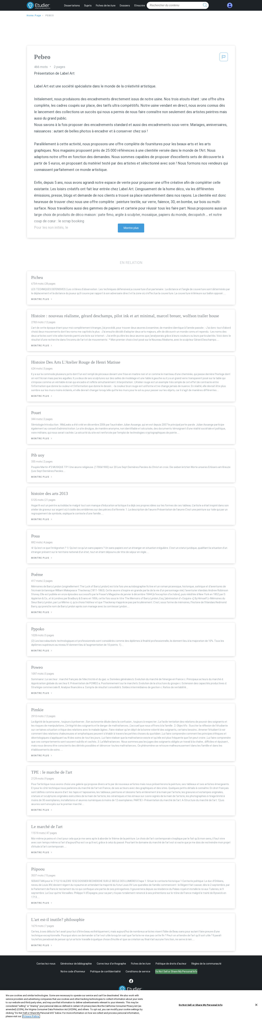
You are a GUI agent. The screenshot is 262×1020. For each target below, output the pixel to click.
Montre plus (131, 228)
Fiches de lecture (105, 5)
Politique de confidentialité (105, 971)
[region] (131, 1005)
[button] (223, 58)
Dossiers (125, 5)
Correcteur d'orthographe (111, 963)
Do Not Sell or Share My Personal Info (200, 1004)
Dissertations (72, 5)
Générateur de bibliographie (76, 963)
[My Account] (229, 5)
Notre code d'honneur (73, 971)
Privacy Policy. (31, 1016)
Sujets (88, 5)
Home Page (34, 15)
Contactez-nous (46, 963)
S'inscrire (139, 5)
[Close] (256, 1005)
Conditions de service (138, 971)
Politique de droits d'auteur (171, 963)
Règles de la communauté (206, 963)
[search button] (205, 5)
